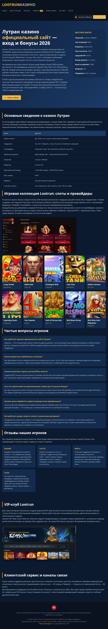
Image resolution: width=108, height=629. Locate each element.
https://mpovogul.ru (46, 624)
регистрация (99, 17)
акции (4, 11)
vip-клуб (62, 11)
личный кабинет (83, 17)
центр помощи (15, 11)
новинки (37, 11)
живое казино (51, 11)
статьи (70, 11)
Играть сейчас (11, 98)
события (27, 11)
